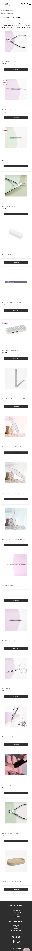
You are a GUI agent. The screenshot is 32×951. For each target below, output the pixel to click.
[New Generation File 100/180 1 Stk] (16, 285)
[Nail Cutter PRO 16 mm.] (16, 189)
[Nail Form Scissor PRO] (16, 720)
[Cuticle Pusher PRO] (16, 568)
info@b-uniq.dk (16, 916)
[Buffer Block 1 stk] (16, 237)
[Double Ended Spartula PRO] (16, 93)
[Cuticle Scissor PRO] (16, 672)
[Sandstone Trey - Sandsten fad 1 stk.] (16, 864)
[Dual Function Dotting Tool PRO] (16, 624)
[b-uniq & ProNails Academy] (7, 4)
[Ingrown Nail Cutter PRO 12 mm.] (16, 816)
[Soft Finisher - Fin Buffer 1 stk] (16, 334)
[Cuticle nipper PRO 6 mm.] (16, 45)
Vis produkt (16, 69)
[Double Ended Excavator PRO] (16, 141)
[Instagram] (18, 942)
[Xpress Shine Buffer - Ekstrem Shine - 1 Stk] (16, 382)
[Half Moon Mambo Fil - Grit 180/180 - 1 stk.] (16, 430)
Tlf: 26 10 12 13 (16, 910)
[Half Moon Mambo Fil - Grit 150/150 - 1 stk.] (16, 476)
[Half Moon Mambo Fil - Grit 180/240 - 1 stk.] (16, 522)
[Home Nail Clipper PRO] (16, 768)
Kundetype (26, 949)
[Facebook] (13, 942)
